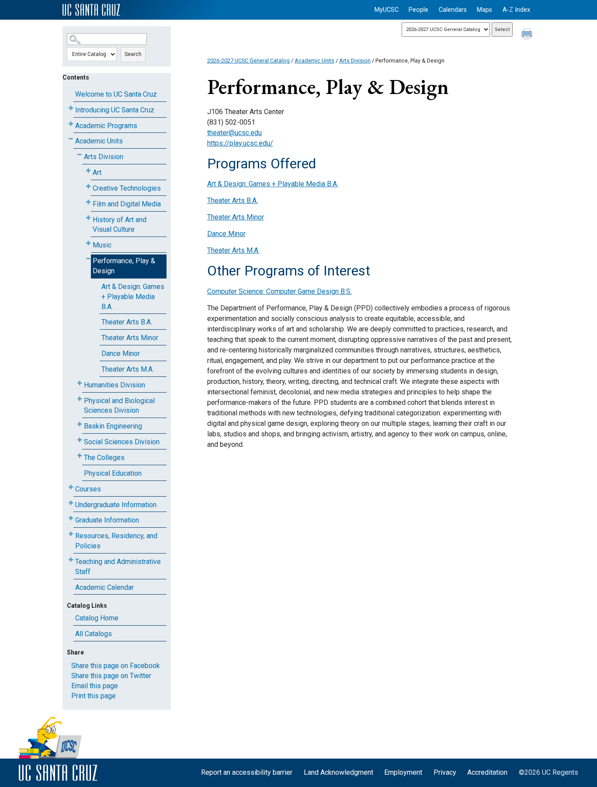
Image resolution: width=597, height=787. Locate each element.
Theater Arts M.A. (127, 369)
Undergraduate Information (115, 505)
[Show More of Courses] (71, 487)
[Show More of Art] (88, 170)
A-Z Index (516, 10)
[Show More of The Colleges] (79, 455)
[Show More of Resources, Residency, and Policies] (71, 534)
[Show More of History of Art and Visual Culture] (88, 218)
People (418, 10)
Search (133, 54)
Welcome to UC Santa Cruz (116, 94)
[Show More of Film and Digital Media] (88, 202)
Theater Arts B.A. (126, 322)
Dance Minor (120, 353)
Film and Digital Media (127, 204)
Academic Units (99, 141)
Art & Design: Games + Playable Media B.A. (132, 296)
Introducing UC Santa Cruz (114, 110)
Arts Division (103, 157)
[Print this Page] (528, 35)
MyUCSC (387, 10)
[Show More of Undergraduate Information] (71, 503)
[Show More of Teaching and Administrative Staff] (71, 559)
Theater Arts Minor (129, 338)
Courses (88, 489)
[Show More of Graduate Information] (71, 518)
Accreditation (487, 772)
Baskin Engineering (113, 426)
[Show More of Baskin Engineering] (79, 424)
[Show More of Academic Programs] (71, 124)
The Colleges (104, 457)
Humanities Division (114, 385)
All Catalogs (93, 634)
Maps (484, 10)
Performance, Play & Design (124, 266)
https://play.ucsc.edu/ (240, 143)
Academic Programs (106, 126)
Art (97, 172)
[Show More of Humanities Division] (79, 383)
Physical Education (113, 473)
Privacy (445, 772)
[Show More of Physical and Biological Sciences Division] (79, 399)
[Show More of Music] (88, 243)
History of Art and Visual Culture (119, 225)
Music (102, 245)
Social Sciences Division (122, 442)
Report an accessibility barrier (246, 772)
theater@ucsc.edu (234, 133)
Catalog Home (96, 618)
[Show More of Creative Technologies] (88, 186)
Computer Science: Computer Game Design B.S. (279, 291)
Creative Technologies (127, 188)
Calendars (453, 10)
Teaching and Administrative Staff (118, 566)
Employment (403, 772)
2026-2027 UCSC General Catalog (248, 60)
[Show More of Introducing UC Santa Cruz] (71, 108)
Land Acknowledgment (338, 772)
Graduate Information (107, 520)
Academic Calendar (104, 587)
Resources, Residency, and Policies (116, 541)
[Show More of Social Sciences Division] (79, 440)
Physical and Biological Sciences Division (119, 406)
